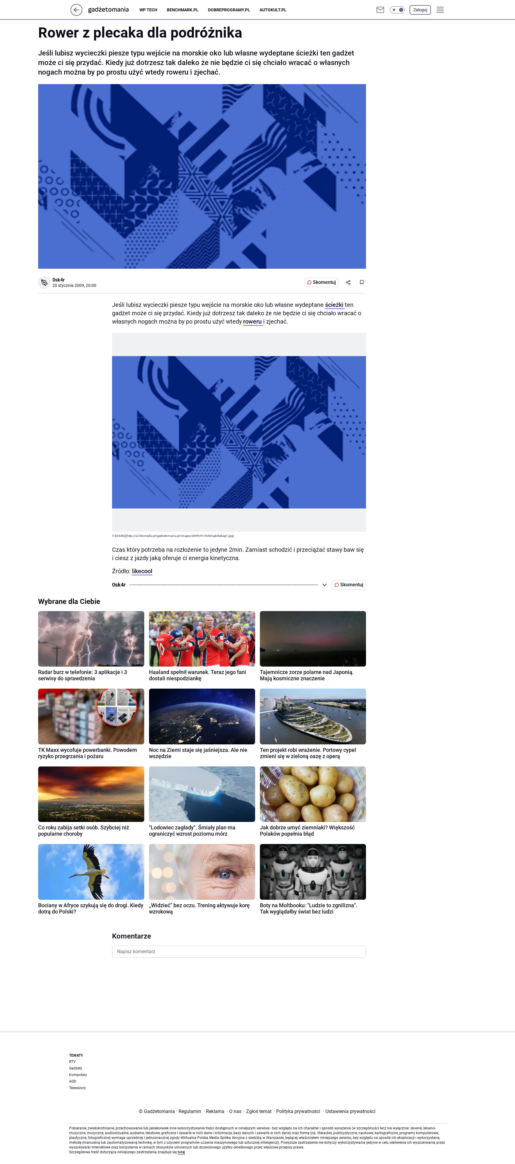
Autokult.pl (273, 9)
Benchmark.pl (182, 9)
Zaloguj (420, 9)
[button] (397, 9)
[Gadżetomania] (113, 9)
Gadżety (75, 1068)
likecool (142, 571)
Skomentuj (324, 282)
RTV (72, 1062)
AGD (72, 1081)
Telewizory (77, 1088)
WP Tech (148, 9)
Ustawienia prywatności (349, 1111)
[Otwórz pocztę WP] (380, 10)
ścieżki (335, 304)
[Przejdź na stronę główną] (76, 14)
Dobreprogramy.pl (229, 9)
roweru (253, 321)
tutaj (181, 1152)
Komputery (78, 1075)
